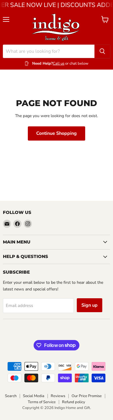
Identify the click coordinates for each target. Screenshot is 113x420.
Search (11, 396)
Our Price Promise (87, 396)
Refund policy (73, 402)
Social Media (33, 396)
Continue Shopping (56, 133)
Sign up (89, 305)
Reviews (58, 396)
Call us (58, 63)
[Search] (102, 51)
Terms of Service (42, 402)
